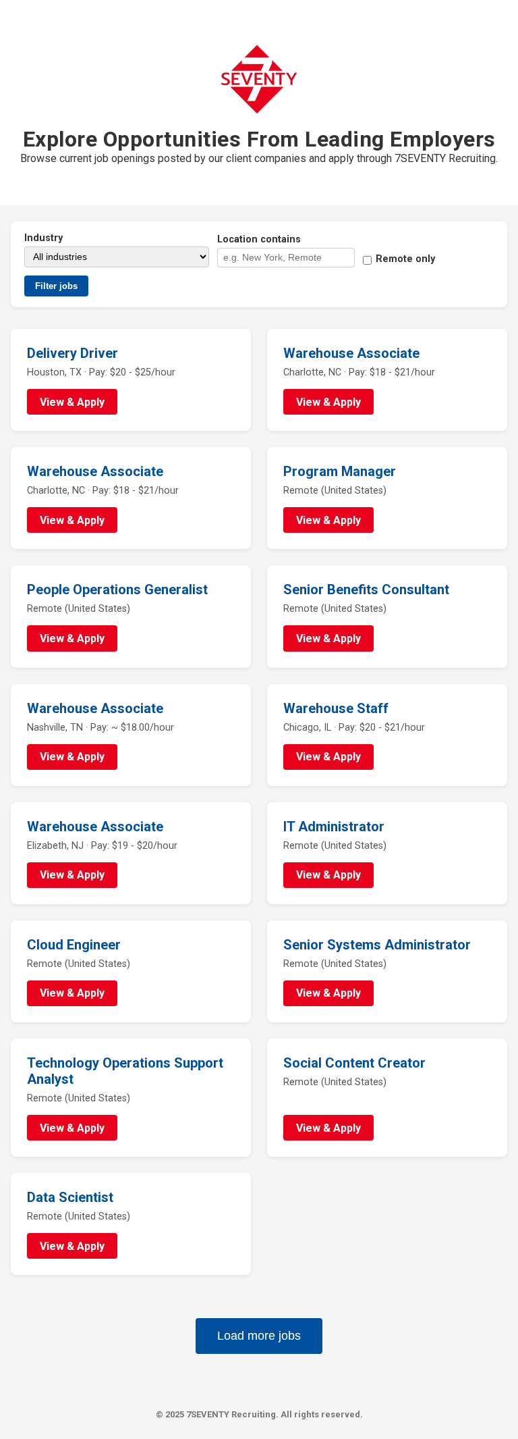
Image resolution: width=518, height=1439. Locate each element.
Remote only (405, 259)
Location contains (259, 239)
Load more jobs (259, 1335)
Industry (43, 238)
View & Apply (72, 402)
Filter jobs (56, 286)
